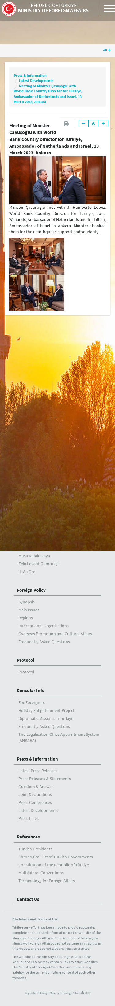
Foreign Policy (31, 590)
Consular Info (30, 690)
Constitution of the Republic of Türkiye (53, 865)
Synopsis (26, 602)
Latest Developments (36, 80)
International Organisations (43, 625)
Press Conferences (35, 802)
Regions (25, 618)
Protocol (25, 660)
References (28, 837)
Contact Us (28, 899)
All (105, 50)
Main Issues (28, 610)
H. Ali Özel (27, 571)
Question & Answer (35, 786)
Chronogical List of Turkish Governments (55, 857)
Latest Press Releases (37, 770)
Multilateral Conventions (41, 872)
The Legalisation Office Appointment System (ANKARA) (58, 737)
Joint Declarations (35, 794)
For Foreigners (31, 702)
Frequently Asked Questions (44, 641)
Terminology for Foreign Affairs (46, 880)
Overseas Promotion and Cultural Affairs (55, 633)
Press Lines (28, 818)
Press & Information (30, 75)
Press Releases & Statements (44, 778)
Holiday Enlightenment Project (46, 710)
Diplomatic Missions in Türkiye (45, 718)
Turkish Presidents (35, 849)
